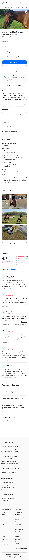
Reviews (19, 85)
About (3, 85)
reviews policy (11, 269)
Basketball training (19, 517)
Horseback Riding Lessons (12, 7)
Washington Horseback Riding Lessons (10, 449)
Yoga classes (18, 534)
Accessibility (13, 556)
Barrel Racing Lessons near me (8, 485)
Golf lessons (18, 519)
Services (20, 556)
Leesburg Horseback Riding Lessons (10, 453)
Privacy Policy (5, 556)
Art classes (17, 526)
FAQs (24, 85)
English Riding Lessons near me (8, 482)
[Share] (26, 12)
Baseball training (19, 529)
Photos (13, 85)
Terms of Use (16, 554)
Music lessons (18, 512)
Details (8, 85)
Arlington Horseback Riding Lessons (10, 451)
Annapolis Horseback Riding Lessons (10, 468)
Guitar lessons (18, 522)
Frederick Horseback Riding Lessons (10, 456)
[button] (14, 391)
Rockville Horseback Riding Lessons (10, 446)
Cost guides (5, 541)
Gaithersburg (24, 7)
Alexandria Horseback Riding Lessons (10, 461)
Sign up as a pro (18, 539)
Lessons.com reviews (20, 545)
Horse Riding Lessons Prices (8, 498)
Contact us (4, 522)
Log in (3, 514)
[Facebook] (14, 558)
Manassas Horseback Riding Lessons (10, 463)
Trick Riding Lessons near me (8, 490)
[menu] (3, 3)
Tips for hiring (5, 539)
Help (3, 524)
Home (3, 7)
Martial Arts (17, 531)
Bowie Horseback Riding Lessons (9, 458)
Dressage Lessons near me (7, 487)
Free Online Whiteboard (21, 548)
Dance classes (18, 524)
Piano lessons (18, 514)
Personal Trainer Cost (6, 500)
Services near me (6, 544)
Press (3, 519)
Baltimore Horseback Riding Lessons (10, 466)
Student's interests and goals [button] (11, 57)
